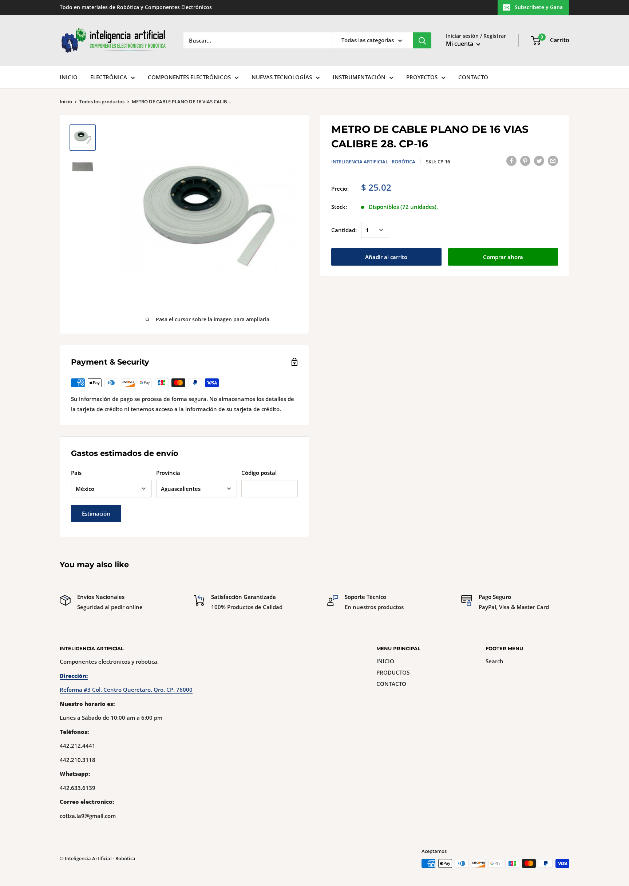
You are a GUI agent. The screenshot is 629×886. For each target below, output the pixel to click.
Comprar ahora (503, 257)
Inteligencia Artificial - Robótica (373, 161)
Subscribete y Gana (539, 7)
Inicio (66, 101)
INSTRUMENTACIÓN (359, 77)
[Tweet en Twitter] (539, 160)
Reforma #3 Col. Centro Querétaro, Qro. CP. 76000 (126, 689)
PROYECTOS (422, 77)
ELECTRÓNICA (108, 77)
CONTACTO (473, 77)
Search (494, 661)
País (76, 472)
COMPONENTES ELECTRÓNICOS (189, 77)
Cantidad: (344, 230)
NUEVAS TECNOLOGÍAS (282, 77)
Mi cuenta (460, 44)
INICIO (69, 77)
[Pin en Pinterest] (525, 160)
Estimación (96, 513)
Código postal (259, 472)
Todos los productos (101, 101)
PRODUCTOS (393, 672)
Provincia (168, 472)
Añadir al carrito (386, 257)
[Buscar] (422, 40)
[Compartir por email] (553, 160)
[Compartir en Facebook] (511, 160)
